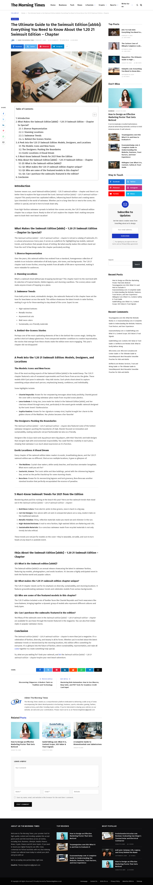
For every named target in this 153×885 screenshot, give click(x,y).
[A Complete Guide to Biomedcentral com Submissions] (88, 730)
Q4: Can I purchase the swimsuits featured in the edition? (50, 174)
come (17, 649)
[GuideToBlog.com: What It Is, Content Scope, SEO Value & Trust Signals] (56, 730)
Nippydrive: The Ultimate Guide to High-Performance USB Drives (131, 58)
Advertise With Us (128, 881)
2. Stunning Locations (32, 132)
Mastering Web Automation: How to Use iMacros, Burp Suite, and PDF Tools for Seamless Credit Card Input (79, 684)
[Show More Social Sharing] (67, 46)
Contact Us (93, 881)
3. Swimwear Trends (31, 135)
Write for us (125, 5)
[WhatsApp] (3, 136)
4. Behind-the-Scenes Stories (36, 139)
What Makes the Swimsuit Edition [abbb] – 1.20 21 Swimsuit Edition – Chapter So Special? (56, 123)
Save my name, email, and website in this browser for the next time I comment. (45, 798)
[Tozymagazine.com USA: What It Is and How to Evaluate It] (114, 137)
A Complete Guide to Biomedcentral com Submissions (88, 743)
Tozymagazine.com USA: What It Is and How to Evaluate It (131, 137)
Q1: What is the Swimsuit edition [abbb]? (42, 163)
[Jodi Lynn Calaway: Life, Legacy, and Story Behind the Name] (107, 852)
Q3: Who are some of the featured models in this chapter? (50, 170)
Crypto (102, 5)
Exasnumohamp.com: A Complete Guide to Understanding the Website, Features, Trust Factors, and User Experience (131, 151)
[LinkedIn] (3, 125)
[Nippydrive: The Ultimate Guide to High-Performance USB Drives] (114, 59)
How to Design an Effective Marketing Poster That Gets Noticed (23, 744)
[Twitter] (3, 119)
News (80, 5)
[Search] (141, 5)
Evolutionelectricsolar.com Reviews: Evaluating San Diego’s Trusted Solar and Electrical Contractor (128, 837)
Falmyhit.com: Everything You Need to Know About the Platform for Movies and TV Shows (132, 70)
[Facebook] (3, 113)
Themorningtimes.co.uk (53, 881)
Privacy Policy (126, 244)
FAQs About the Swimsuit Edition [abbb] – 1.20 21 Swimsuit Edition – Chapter (55, 160)
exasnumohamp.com (116, 331)
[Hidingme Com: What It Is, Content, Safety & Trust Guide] (114, 165)
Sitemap (139, 881)
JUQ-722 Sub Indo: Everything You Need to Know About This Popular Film (132, 31)
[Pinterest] (3, 131)
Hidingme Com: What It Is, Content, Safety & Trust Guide (132, 165)
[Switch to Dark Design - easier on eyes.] (137, 5)
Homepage (83, 881)
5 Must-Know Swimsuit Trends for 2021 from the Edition (45, 156)
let (60, 655)
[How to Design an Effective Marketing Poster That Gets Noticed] (25, 730)
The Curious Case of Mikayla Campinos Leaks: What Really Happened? (132, 44)
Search (110, 260)
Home (53, 5)
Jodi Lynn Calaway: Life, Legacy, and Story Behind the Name (127, 851)
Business (63, 5)
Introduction (24, 118)
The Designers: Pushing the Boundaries (41, 149)
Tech (72, 5)
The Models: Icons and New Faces (38, 146)
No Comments (54, 40)
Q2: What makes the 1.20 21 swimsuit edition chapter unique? (52, 167)
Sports (113, 5)
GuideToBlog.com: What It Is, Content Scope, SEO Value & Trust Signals (54, 744)
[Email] (3, 142)
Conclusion (23, 177)
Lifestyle (89, 5)
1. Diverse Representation (34, 128)
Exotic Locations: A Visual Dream (38, 153)
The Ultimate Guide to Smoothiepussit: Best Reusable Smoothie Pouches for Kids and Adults (123, 356)
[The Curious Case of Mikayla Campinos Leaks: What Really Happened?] (114, 46)
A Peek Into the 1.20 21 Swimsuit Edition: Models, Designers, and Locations (54, 142)
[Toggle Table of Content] (93, 115)
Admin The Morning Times (26, 40)
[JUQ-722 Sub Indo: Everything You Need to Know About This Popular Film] (114, 32)
